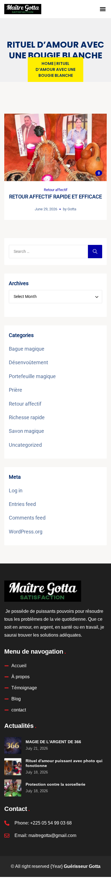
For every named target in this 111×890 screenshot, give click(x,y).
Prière (15, 390)
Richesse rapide (27, 417)
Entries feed (22, 504)
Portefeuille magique (32, 376)
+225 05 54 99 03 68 (51, 823)
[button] (102, 9)
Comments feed (27, 518)
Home (48, 63)
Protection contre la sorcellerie (55, 784)
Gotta (71, 209)
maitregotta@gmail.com (52, 835)
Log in (15, 490)
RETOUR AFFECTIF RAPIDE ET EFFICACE (55, 197)
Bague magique (26, 349)
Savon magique (26, 431)
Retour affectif (55, 190)
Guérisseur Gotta (82, 866)
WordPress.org (25, 532)
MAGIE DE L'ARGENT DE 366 (53, 741)
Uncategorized (25, 445)
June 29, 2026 (46, 209)
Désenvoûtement (28, 362)
